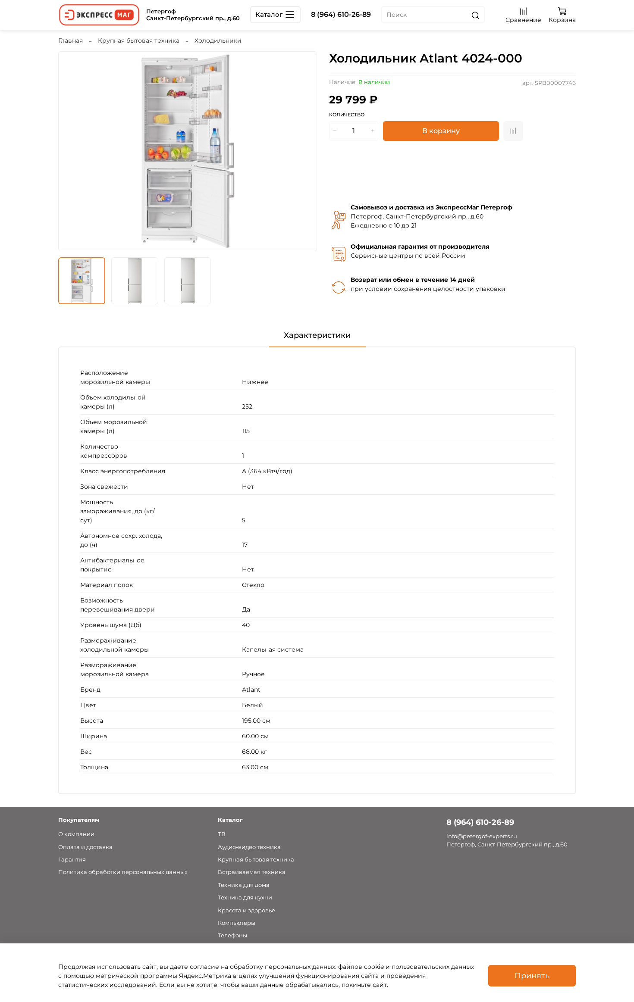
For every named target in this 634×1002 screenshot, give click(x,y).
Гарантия (72, 859)
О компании (76, 834)
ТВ (222, 834)
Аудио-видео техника (249, 847)
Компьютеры (236, 923)
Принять (532, 975)
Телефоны (232, 935)
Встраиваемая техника (252, 872)
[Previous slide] (70, 151)
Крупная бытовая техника (138, 40)
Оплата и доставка (85, 847)
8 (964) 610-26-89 (341, 14)
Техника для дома (244, 885)
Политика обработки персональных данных (123, 872)
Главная (70, 40)
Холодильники (218, 40)
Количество (346, 115)
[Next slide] (305, 151)
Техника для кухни (245, 897)
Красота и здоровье (246, 910)
